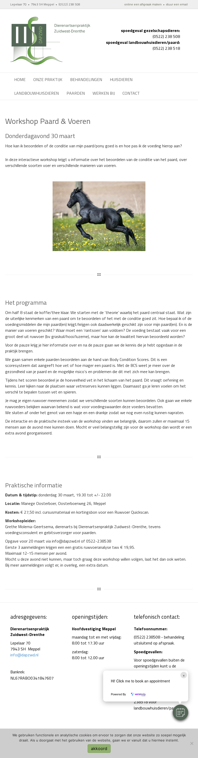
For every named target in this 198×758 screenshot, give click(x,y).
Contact (131, 93)
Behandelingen (86, 79)
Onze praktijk (47, 79)
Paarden (76, 93)
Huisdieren (121, 79)
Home (20, 79)
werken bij (104, 93)
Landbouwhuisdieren (36, 93)
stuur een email (177, 4)
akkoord (99, 748)
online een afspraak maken (143, 4)
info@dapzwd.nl (24, 655)
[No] (191, 743)
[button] (180, 712)
